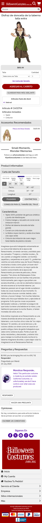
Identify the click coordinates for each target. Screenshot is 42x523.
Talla (4, 72)
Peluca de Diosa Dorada (21, 129)
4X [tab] (21, 184)
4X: (4, 102)
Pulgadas (11, 199)
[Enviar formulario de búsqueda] (38, 9)
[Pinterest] (21, 435)
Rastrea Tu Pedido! (13, 481)
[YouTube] (31, 435)
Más (3, 501)
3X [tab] (16, 184)
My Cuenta (9, 476)
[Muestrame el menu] (3, 4)
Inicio (7, 471)
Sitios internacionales (12, 496)
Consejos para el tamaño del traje (21, 204)
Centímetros (31, 199)
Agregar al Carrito (21, 86)
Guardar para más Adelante (21, 93)
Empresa (5, 491)
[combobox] (18, 9)
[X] (15, 435)
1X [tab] (4, 184)
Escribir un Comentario (13, 421)
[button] (39, 3)
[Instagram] (26, 435)
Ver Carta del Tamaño (21, 81)
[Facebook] (10, 435)
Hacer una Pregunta (21, 403)
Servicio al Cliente (10, 486)
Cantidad (35, 72)
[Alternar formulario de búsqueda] (34, 3)
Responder (7, 395)
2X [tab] (10, 184)
